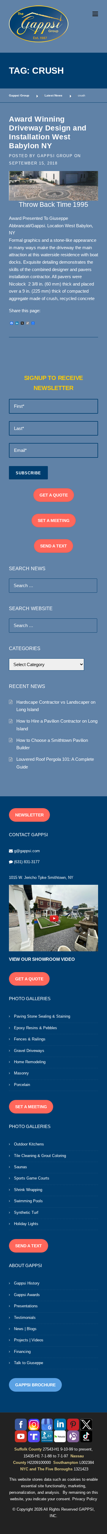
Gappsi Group (55, 156)
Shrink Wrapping (28, 1189)
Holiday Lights (26, 1224)
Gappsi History (27, 1283)
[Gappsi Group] (38, 23)
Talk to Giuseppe (28, 1363)
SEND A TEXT (53, 546)
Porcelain (22, 1084)
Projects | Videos (28, 1340)
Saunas (20, 1167)
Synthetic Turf (26, 1212)
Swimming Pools (28, 1201)
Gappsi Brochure (35, 1384)
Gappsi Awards (27, 1295)
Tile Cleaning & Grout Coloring (40, 1155)
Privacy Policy (84, 1499)
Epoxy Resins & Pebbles (35, 1028)
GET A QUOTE (54, 495)
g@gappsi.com (27, 851)
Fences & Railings (29, 1039)
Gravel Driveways (29, 1050)
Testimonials (25, 1317)
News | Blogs (25, 1329)
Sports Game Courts (31, 1178)
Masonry (21, 1073)
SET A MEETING (54, 520)
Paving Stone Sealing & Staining (42, 1016)
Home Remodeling (29, 1062)
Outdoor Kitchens (29, 1144)
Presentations (26, 1306)
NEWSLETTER (29, 815)
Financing (22, 1351)
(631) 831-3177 (27, 862)
